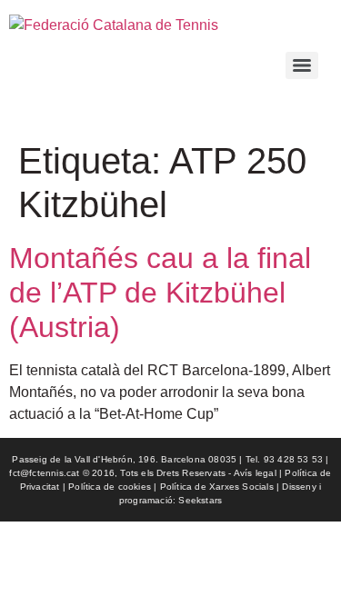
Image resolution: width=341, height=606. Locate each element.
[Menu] (302, 65)
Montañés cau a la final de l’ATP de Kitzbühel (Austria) (160, 293)
